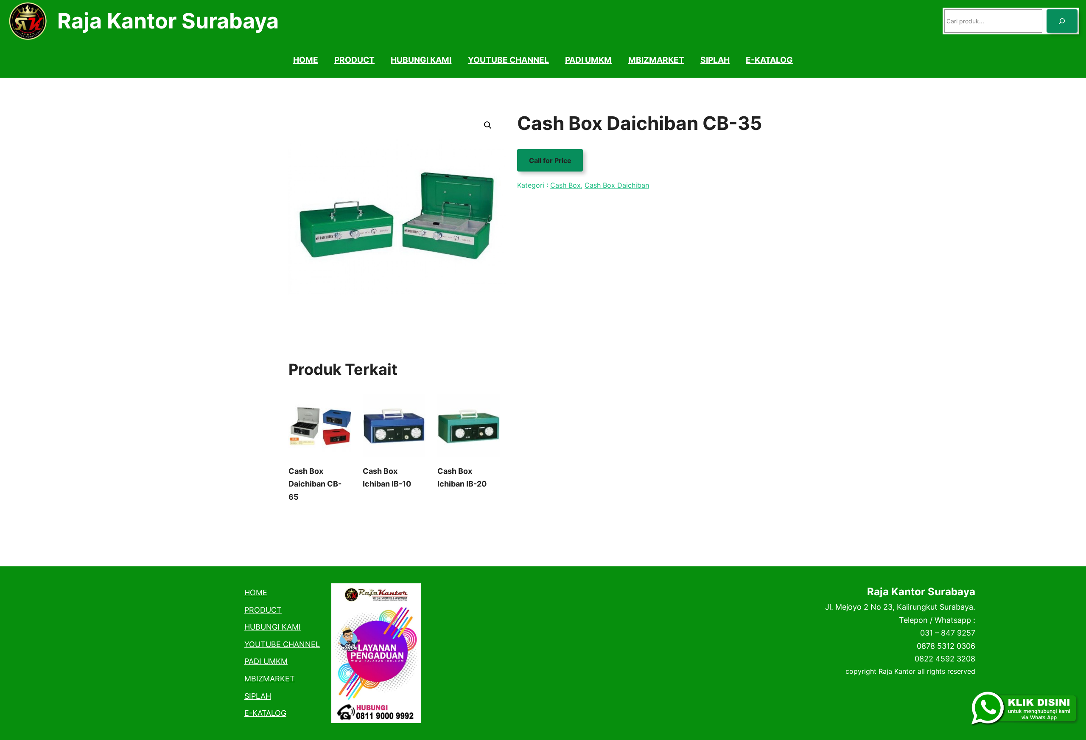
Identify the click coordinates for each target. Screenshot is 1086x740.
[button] (487, 125)
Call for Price (550, 160)
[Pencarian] (1062, 21)
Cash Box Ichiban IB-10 (387, 478)
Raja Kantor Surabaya (168, 21)
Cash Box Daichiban (617, 185)
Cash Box (565, 185)
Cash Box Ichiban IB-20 (462, 478)
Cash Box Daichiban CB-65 (314, 484)
